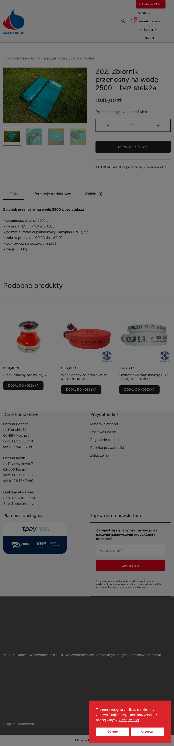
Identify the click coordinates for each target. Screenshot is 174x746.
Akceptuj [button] (147, 731)
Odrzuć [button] (112, 731)
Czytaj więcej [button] (129, 720)
